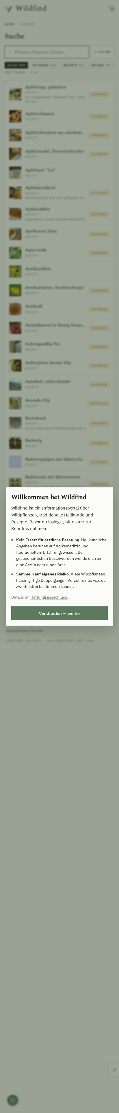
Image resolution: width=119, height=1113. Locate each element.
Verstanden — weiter (59, 613)
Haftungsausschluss (48, 597)
